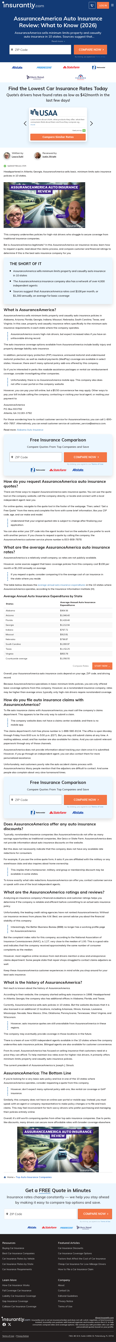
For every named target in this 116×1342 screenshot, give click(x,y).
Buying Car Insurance (13, 1248)
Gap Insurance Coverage (15, 1301)
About (61, 1285)
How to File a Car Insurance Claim (75, 1269)
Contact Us (64, 1290)
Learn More (9, 1280)
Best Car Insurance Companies (18, 1253)
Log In (103, 5)
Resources (8, 1243)
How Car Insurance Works (16, 1285)
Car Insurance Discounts (70, 1248)
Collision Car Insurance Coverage (19, 1306)
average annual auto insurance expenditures (61, 584)
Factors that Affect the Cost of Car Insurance (82, 1258)
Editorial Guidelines (68, 1296)
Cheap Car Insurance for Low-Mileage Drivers (82, 1264)
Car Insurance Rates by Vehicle (18, 1258)
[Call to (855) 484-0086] (92, 5)
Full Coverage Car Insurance (16, 1290)
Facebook (4, 1324)
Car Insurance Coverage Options (75, 1253)
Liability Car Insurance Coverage (19, 1296)
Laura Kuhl (17, 156)
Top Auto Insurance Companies (34, 1177)
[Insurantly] (23, 4)
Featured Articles (69, 1243)
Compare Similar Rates (58, 137)
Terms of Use (100, 57)
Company (64, 1280)
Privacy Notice (65, 1301)
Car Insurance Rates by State (17, 1264)
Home (10, 1177)
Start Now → (102, 666)
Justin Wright (49, 156)
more (33, 124)
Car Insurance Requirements (17, 1269)
